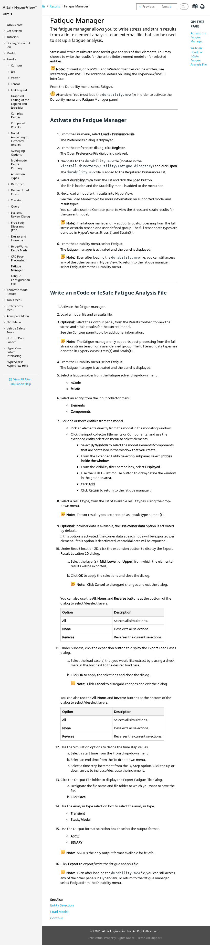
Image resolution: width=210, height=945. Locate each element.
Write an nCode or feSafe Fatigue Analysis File (199, 56)
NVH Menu (14, 322)
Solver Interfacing (14, 352)
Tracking (17, 200)
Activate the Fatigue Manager (198, 37)
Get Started (14, 31)
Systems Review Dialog (20, 214)
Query (15, 206)
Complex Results (17, 115)
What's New (15, 24)
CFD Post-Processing (18, 258)
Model (11, 53)
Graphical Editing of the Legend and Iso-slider (20, 101)
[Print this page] (202, 8)
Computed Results (18, 125)
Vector (15, 78)
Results (11, 59)
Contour (16, 65)
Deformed (18, 184)
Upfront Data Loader (15, 340)
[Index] (193, 10)
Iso (13, 71)
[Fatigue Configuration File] (168, 6)
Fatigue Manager (17, 268)
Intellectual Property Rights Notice (111, 938)
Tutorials (12, 37)
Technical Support (150, 938)
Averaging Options (18, 152)
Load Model (59, 911)
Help (17, 363)
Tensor (15, 84)
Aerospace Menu (18, 316)
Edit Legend (19, 90)
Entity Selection (62, 905)
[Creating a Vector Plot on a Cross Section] (146, 6)
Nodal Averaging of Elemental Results (19, 139)
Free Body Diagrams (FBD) (18, 226)
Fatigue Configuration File (20, 280)
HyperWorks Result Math (19, 248)
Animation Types (18, 176)
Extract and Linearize (18, 238)
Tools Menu (14, 300)
